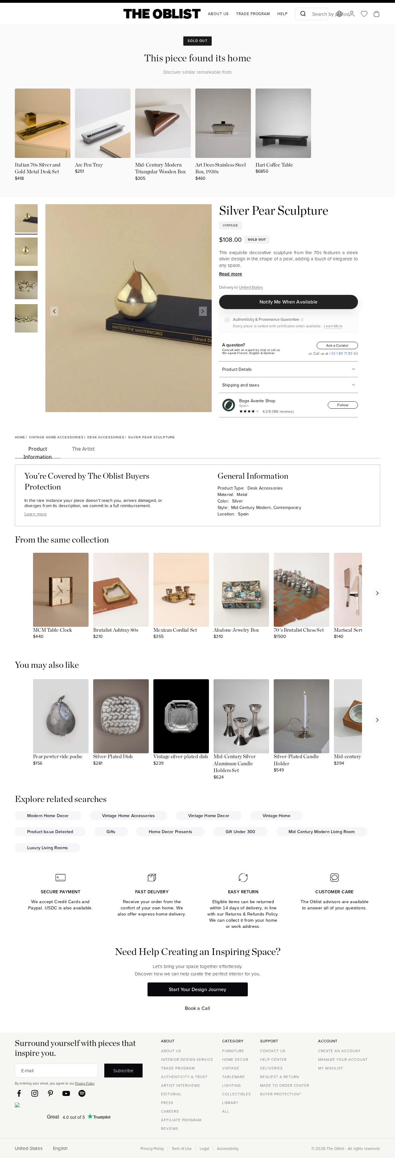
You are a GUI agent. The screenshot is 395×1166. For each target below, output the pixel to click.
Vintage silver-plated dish (180, 756)
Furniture (233, 1050)
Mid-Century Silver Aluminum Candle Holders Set (235, 763)
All (225, 1111)
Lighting (231, 1085)
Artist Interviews (180, 1085)
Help (282, 13)
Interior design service (187, 1059)
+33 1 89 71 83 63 (343, 353)
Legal (205, 1148)
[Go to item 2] (26, 253)
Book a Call (197, 1008)
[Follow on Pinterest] (50, 1093)
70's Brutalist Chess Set (299, 630)
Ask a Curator (337, 345)
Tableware (233, 1076)
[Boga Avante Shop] (230, 405)
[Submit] (302, 14)
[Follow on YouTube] (66, 1093)
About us (218, 13)
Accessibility (228, 1148)
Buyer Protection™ (280, 1094)
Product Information (37, 451)
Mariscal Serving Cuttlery (361, 630)
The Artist (83, 448)
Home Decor (235, 1059)
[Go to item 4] (26, 319)
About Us (171, 1050)
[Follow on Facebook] (19, 1093)
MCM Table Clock (52, 630)
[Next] (203, 311)
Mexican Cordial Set (175, 630)
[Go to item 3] (26, 286)
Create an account (339, 1050)
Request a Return (279, 1076)
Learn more (35, 514)
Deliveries (271, 1068)
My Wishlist (330, 1068)
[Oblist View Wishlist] (364, 14)
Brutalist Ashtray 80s (115, 630)
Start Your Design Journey (197, 989)
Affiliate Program (181, 1120)
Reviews (169, 1128)
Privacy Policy (84, 1083)
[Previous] (54, 311)
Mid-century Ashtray (356, 756)
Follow (342, 404)
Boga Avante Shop (257, 401)
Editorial (171, 1094)
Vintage (230, 1068)
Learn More (333, 326)
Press (167, 1102)
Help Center (273, 1059)
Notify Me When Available (289, 301)
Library (230, 1102)
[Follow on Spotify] (82, 1093)
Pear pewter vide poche (57, 756)
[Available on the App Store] (45, 1106)
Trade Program (253, 13)
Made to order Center (284, 1085)
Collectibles (236, 1094)
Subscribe (123, 1070)
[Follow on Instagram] (35, 1093)
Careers (170, 1111)
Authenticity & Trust (184, 1076)
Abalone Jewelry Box (236, 630)
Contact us (272, 1050)
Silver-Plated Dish (113, 756)
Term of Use (182, 1148)
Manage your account (343, 1059)
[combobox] (311, 14)
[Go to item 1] (26, 219)
